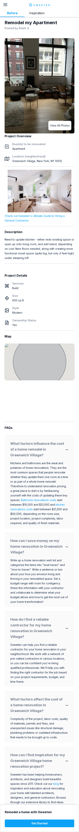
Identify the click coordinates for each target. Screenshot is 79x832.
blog (56, 783)
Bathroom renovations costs (38, 500)
